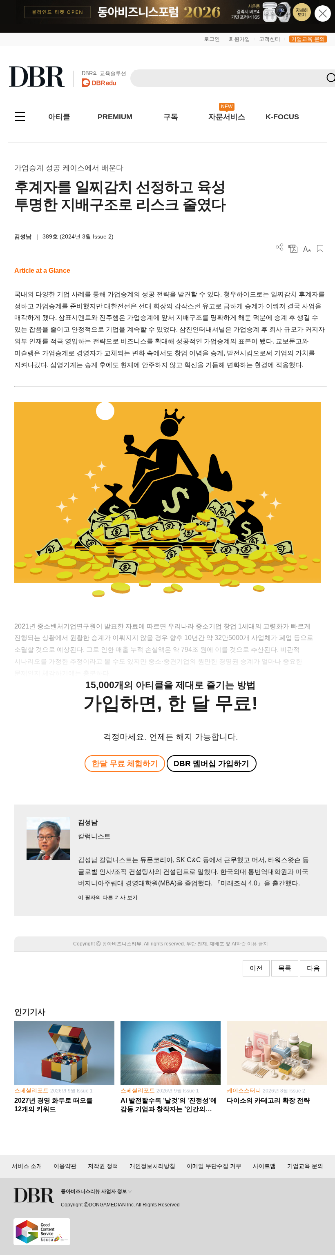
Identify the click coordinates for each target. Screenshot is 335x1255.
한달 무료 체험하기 (125, 763)
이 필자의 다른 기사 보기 (108, 897)
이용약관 (65, 1166)
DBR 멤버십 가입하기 (211, 763)
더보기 (279, 247)
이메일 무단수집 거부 (214, 1166)
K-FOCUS (282, 117)
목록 (284, 968)
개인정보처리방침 (152, 1166)
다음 (313, 968)
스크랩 (320, 248)
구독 (170, 117)
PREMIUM (115, 117)
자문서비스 (226, 117)
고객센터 (269, 39)
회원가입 (239, 39)
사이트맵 (264, 1166)
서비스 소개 (27, 1166)
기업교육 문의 (308, 39)
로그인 (212, 39)
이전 (256, 968)
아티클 (59, 117)
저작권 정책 (103, 1166)
